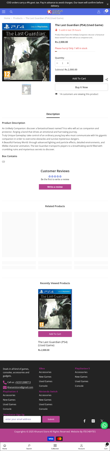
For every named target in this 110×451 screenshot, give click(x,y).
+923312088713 (23, 382)
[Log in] (98, 11)
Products (18, 18)
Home (7, 18)
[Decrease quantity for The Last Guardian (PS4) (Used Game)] (57, 63)
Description (53, 114)
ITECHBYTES (89, 431)
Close (108, 4)
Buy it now (81, 87)
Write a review (55, 186)
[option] (55, 4)
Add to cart (79, 78)
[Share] (105, 79)
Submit (51, 419)
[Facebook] (84, 421)
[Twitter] (102, 421)
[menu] (3, 11)
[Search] (11, 11)
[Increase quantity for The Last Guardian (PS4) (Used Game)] (68, 63)
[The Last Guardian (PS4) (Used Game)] (55, 309)
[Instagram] (93, 421)
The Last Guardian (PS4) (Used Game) (52, 343)
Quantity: (59, 57)
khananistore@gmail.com (20, 387)
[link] (19, 262)
